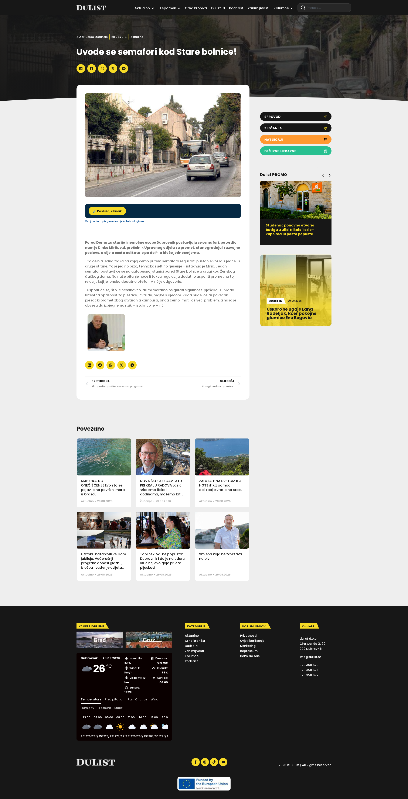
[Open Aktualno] (152, 8)
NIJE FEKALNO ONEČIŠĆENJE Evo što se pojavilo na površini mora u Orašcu (103, 487)
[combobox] (324, 7)
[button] (80, 68)
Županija (146, 501)
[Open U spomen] (179, 8)
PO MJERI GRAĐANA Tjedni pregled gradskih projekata (291, 227)
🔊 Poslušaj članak (107, 211)
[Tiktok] (214, 762)
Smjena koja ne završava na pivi (220, 556)
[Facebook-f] (195, 762)
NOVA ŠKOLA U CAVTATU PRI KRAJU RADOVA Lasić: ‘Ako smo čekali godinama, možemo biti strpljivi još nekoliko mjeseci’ (161, 491)
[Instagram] (205, 762)
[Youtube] (223, 762)
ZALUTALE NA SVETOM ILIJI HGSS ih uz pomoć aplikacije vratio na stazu (220, 485)
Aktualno (136, 37)
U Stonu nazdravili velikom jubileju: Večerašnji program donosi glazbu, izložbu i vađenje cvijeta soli (103, 563)
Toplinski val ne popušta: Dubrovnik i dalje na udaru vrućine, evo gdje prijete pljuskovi (162, 561)
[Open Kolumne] (291, 8)
